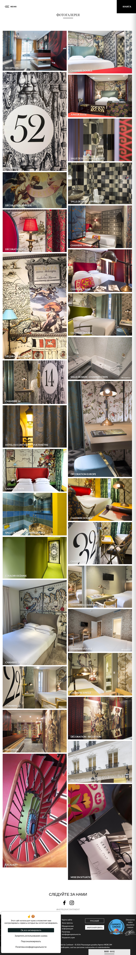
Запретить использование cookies (31, 935)
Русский (94, 921)
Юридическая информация (68, 927)
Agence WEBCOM (105, 945)
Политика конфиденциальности (71, 933)
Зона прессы (67, 923)
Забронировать (95, 927)
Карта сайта (67, 920)
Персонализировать (31, 941)
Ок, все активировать (31, 930)
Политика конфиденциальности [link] (30, 947)
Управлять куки (68, 937)
